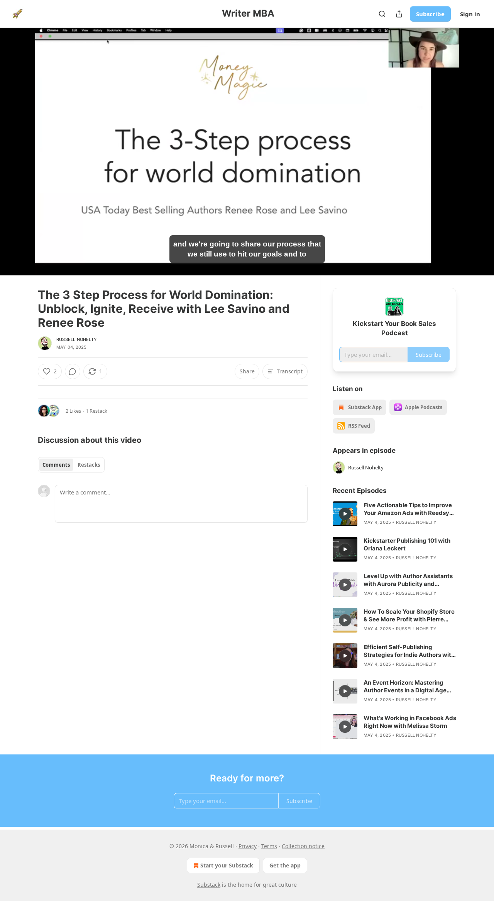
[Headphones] (19, 160)
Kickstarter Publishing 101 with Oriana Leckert (407, 544)
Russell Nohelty (76, 339)
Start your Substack (226, 865)
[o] (345, 514)
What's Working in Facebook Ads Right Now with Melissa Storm (410, 721)
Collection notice (303, 846)
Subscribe (430, 14)
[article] (394, 513)
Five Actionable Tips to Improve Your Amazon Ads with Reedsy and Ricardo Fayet (408, 509)
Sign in (470, 14)
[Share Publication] (399, 14)
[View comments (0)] (475, 151)
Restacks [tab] (89, 464)
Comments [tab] (56, 464)
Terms (269, 846)
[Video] (19, 143)
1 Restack (96, 410)
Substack (208, 884)
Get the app (285, 865)
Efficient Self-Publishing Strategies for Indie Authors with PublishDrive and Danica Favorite (409, 651)
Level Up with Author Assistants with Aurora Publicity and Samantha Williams (408, 580)
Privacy (248, 846)
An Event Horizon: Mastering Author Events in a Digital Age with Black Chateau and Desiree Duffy (408, 686)
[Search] (382, 14)
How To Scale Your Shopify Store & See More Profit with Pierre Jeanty (409, 615)
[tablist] (71, 464)
